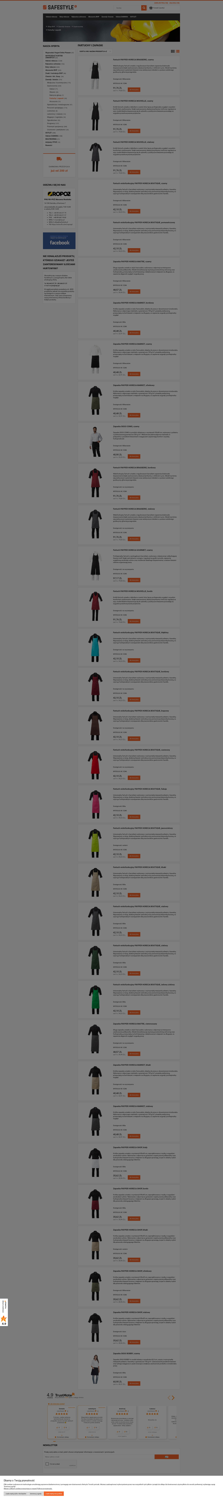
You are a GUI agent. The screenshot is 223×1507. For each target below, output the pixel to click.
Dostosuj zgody (36, 1494)
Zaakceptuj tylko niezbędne (16, 1494)
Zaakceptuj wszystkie (54, 1494)
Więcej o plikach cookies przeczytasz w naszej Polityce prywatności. (28, 1488)
